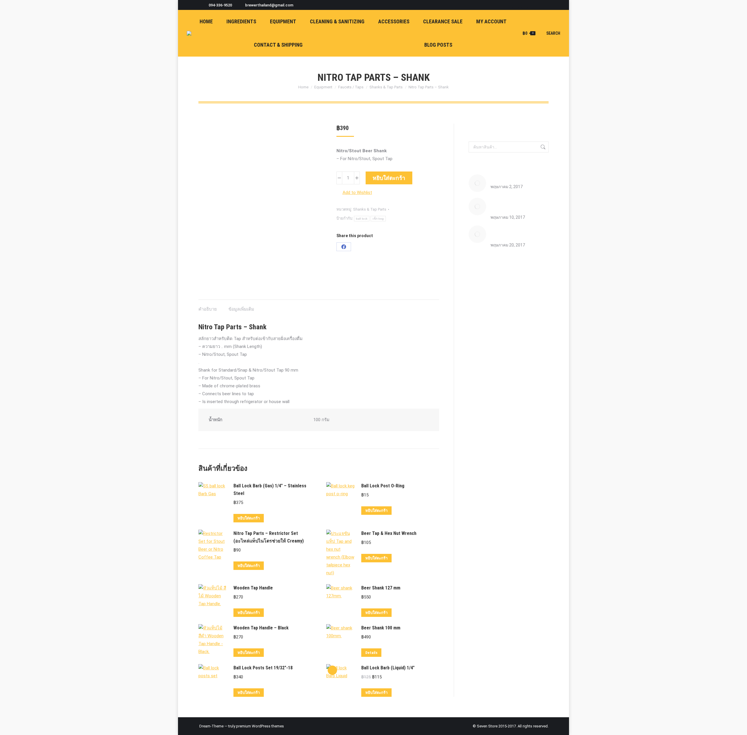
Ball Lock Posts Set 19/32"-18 (263, 668)
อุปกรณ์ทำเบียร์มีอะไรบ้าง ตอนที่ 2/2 (519, 233)
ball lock (362, 218)
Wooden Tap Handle (253, 588)
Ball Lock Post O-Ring (382, 486)
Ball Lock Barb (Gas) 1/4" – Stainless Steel (269, 489)
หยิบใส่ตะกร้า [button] (249, 518)
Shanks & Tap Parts (369, 209)
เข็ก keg (378, 218)
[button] (354, 193)
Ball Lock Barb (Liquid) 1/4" (388, 668)
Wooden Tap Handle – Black (261, 628)
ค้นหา (542, 147)
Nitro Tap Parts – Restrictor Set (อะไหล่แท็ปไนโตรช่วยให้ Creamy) (268, 537)
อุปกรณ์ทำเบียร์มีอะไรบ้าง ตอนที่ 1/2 (519, 205)
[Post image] (477, 183)
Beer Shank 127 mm (380, 588)
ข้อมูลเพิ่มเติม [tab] (241, 309)
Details (371, 652)
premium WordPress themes (260, 726)
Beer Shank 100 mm (380, 628)
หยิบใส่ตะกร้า (389, 178)
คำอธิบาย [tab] (207, 309)
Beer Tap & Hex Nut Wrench (388, 533)
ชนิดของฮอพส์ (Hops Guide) (516, 178)
